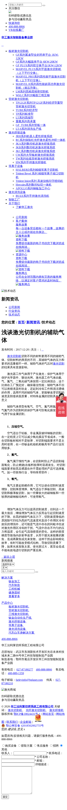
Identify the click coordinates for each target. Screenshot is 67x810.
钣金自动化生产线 (20, 617)
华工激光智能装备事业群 (17, 37)
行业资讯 (14, 310)
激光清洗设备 (17, 192)
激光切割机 (14, 356)
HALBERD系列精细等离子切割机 (37, 169)
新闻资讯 (33, 322)
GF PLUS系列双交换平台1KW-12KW (39, 65)
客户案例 (21, 220)
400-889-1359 (16, 673)
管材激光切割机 (19, 98)
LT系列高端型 (24, 117)
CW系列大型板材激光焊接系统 (35, 154)
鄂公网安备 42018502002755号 (25, 725)
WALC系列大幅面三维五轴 (33, 95)
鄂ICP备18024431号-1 (27, 713)
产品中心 (7, 602)
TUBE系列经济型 (27, 110)
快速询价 (14, 22)
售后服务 (42, 745)
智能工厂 (14, 199)
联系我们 (12, 721)
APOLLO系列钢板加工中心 (33, 188)
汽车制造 (14, 585)
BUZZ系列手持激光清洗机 (32, 195)
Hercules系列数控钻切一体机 (33, 184)
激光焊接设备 (17, 132)
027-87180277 (24, 669)
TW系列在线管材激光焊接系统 (35, 158)
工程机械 (14, 588)
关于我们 (14, 203)
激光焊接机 (56, 710)
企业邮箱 (25, 721)
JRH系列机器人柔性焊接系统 (34, 136)
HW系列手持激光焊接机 (31, 162)
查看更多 (14, 596)
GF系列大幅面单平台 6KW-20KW (37, 61)
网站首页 (48, 713)
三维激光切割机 (19, 613)
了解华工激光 (24, 207)
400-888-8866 (17, 26)
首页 (21, 322)
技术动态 (14, 314)
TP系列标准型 (24, 113)
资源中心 (21, 254)
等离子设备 (16, 166)
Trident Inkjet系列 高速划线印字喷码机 (39, 180)
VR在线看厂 (16, 29)
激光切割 (58, 363)
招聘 (56, 745)
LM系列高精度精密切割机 (32, 91)
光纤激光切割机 (36, 710)
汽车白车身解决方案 (22, 632)
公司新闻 (21, 217)
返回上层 (8, 556)
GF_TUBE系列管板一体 (31, 125)
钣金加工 (14, 581)
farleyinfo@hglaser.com (29, 679)
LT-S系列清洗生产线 (28, 128)
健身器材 (14, 592)
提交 (5, 796)
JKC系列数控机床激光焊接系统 (35, 151)
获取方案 (27, 745)
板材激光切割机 (19, 51)
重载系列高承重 (26, 121)
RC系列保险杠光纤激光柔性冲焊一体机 (40, 139)
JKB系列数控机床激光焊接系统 (35, 147)
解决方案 (7, 577)
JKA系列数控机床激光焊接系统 (35, 143)
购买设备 (11, 745)
